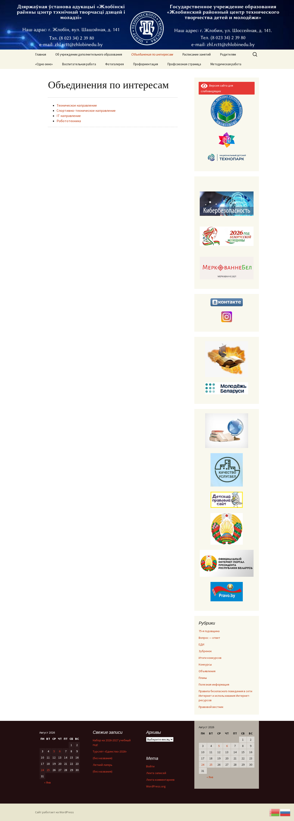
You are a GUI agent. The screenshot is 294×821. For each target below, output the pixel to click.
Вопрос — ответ (209, 638)
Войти (150, 766)
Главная (40, 54)
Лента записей (156, 773)
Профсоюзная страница (184, 64)
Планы (203, 678)
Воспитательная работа (79, 64)
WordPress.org (156, 786)
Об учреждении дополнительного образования (88, 54)
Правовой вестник (211, 707)
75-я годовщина (209, 631)
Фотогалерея (114, 64)
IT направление (69, 116)
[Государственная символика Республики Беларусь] (226, 528)
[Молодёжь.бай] (226, 388)
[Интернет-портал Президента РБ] (227, 563)
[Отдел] (226, 359)
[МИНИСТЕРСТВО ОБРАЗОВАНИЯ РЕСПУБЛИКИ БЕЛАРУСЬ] (226, 110)
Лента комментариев (160, 780)
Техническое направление (77, 105)
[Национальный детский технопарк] (226, 157)
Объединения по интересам (152, 54)
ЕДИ (201, 644)
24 (202, 765)
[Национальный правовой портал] (226, 591)
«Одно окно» (44, 64)
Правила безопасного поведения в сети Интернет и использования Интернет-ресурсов (225, 695)
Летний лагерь (102, 765)
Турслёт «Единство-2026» (110, 751)
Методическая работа (225, 64)
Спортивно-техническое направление (86, 110)
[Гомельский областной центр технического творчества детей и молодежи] (227, 140)
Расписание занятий (196, 54)
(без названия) (102, 758)
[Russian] (285, 812)
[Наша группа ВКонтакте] (226, 302)
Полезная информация (214, 684)
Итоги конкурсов (210, 658)
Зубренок (205, 651)
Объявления (207, 671)
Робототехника (69, 121)
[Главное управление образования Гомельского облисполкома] (226, 430)
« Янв (210, 777)
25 (210, 765)
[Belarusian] (274, 812)
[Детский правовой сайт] (226, 499)
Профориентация (145, 64)
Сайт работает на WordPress (54, 812)
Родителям (228, 54)
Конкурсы (205, 664)
